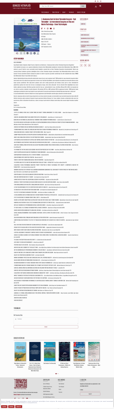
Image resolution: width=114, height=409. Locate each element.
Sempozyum (83, 24)
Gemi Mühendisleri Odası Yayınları (87, 38)
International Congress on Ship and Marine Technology (89, 46)
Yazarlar (71, 12)
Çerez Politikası (46, 384)
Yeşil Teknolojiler (84, 55)
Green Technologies (84, 41)
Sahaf (64, 12)
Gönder (46, 326)
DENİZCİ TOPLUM (81, 12)
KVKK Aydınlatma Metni (48, 394)
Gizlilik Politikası (46, 391)
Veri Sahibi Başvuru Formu (49, 397)
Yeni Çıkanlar (45, 12)
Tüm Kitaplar (55, 12)
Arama (83, 6)
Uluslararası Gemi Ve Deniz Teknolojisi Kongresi (88, 51)
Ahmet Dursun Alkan (85, 34)
